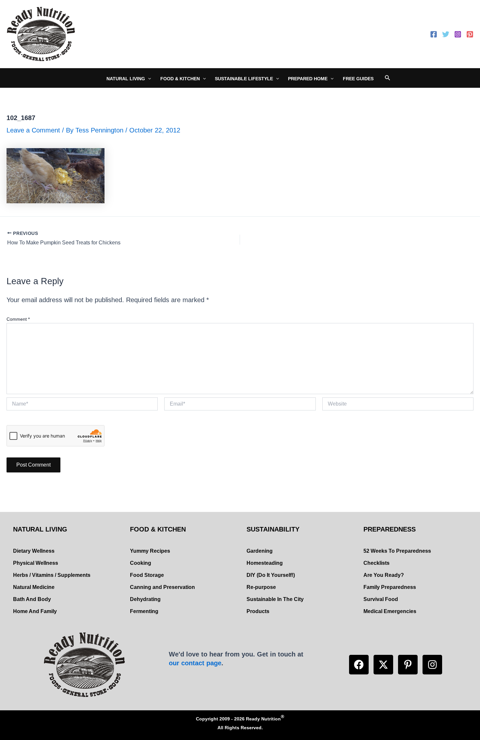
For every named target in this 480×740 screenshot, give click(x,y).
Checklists (376, 563)
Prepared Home (308, 78)
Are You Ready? (383, 575)
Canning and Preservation (162, 587)
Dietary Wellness (34, 551)
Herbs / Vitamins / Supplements (51, 575)
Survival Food (380, 599)
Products (258, 611)
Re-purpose (261, 587)
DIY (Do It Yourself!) (271, 575)
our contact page (195, 663)
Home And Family (35, 611)
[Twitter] (445, 34)
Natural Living (125, 78)
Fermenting (144, 611)
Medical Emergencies (389, 611)
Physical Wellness (35, 563)
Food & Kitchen (180, 78)
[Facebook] (433, 34)
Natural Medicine (34, 587)
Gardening (260, 551)
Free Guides (358, 78)
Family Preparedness (389, 587)
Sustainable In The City (275, 599)
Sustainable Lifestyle (244, 78)
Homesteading (265, 563)
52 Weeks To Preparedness (397, 551)
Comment (18, 319)
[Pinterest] (469, 34)
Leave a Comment (33, 130)
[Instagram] (457, 34)
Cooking (140, 563)
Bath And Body (32, 599)
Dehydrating (145, 599)
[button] (359, 664)
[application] (148, 79)
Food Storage (147, 575)
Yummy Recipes (150, 551)
